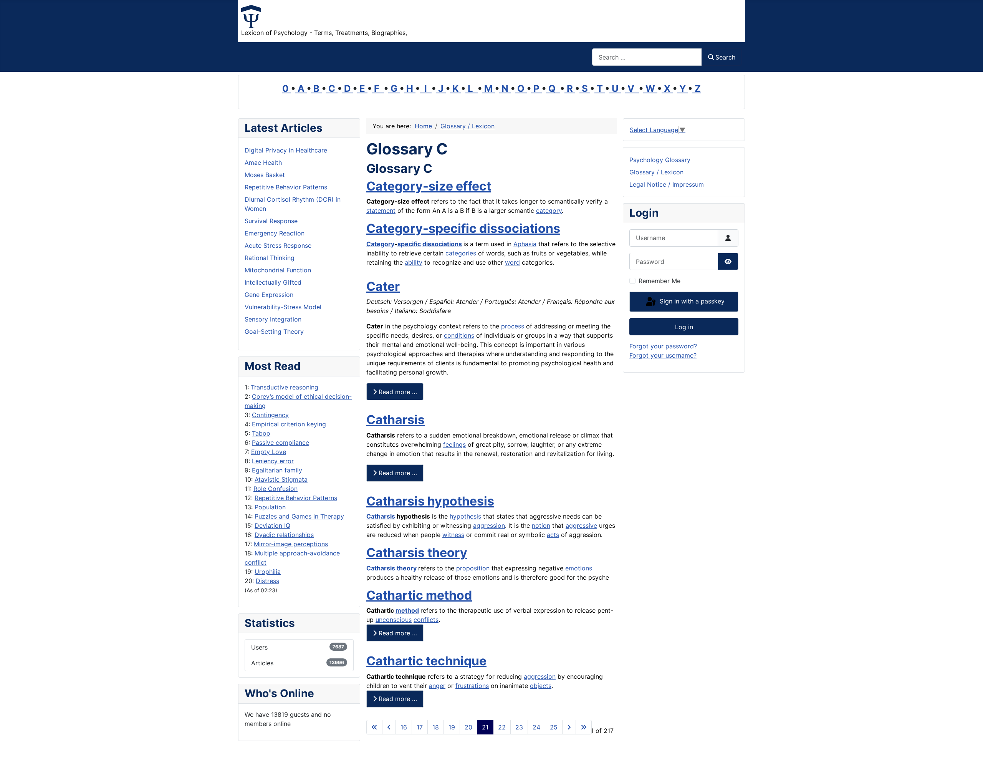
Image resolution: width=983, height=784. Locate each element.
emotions (578, 568)
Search (725, 57)
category (549, 210)
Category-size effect (428, 186)
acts (553, 535)
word (512, 262)
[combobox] (647, 57)
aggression (489, 525)
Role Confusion (275, 488)
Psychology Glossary (659, 160)
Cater (383, 286)
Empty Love (268, 452)
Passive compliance (280, 442)
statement (381, 210)
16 (403, 727)
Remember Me (659, 281)
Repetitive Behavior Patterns (296, 498)
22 (502, 727)
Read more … (397, 392)
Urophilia (268, 571)
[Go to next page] (569, 727)
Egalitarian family (277, 470)
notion (541, 525)
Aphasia (524, 244)
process (512, 326)
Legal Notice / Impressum (666, 184)
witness (453, 535)
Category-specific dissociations (463, 228)
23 (519, 727)
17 (420, 727)
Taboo (261, 433)
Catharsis (395, 419)
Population (270, 507)
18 (435, 727)
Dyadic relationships (284, 535)
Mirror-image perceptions (291, 544)
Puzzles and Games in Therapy (299, 516)
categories (460, 253)
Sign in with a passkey (691, 301)
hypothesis (465, 516)
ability (413, 262)
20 (468, 727)
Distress (267, 581)
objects (540, 686)
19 (451, 727)
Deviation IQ (272, 525)
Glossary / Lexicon (656, 172)
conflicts (426, 619)
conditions (459, 335)
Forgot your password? (663, 346)
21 (485, 727)
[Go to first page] (374, 727)
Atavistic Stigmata (281, 479)
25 (554, 727)
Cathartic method (419, 595)
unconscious (394, 619)
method (407, 610)
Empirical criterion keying (289, 424)
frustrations (472, 686)
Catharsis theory (416, 552)
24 (536, 727)
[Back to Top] (969, 770)
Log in (684, 327)
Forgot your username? (663, 355)
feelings (454, 444)
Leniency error (273, 461)
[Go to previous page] (389, 727)
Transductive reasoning (284, 387)
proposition (473, 568)
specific (409, 244)
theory (407, 568)
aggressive (581, 525)
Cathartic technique (426, 660)
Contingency (270, 415)
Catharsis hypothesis (430, 501)
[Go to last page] (584, 727)
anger (437, 686)
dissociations (442, 244)
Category (380, 244)
